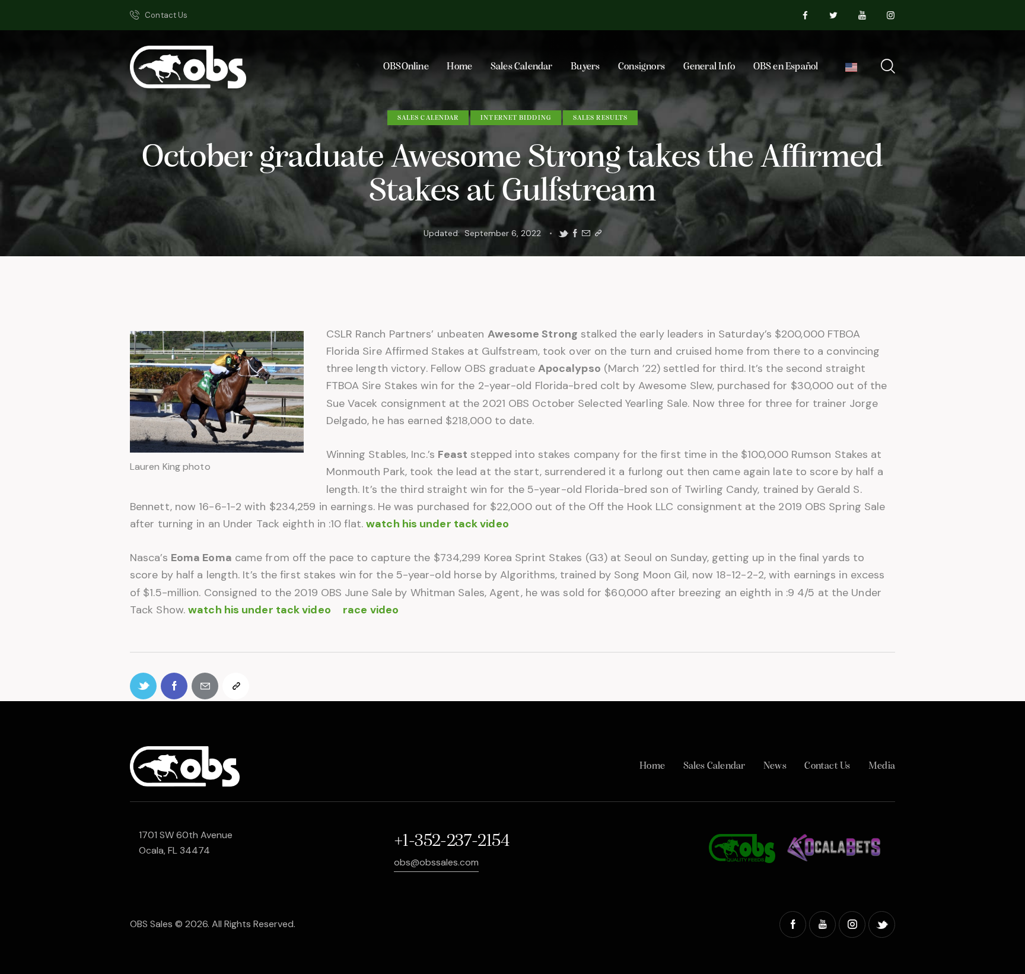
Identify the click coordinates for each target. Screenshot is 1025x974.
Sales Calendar (428, 118)
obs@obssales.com (436, 862)
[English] (851, 70)
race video (371, 610)
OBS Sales (151, 924)
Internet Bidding (515, 118)
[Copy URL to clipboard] (598, 233)
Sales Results (600, 118)
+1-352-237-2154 (451, 841)
